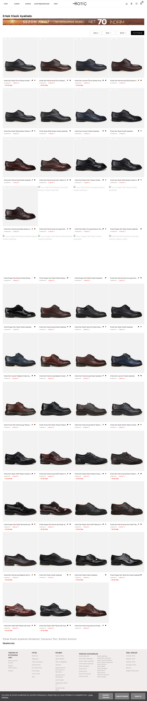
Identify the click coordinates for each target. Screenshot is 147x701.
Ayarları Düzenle (106, 696)
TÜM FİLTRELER (137, 33)
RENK (107, 33)
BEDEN (122, 33)
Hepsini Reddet (122, 696)
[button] (95, 33)
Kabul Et (138, 696)
